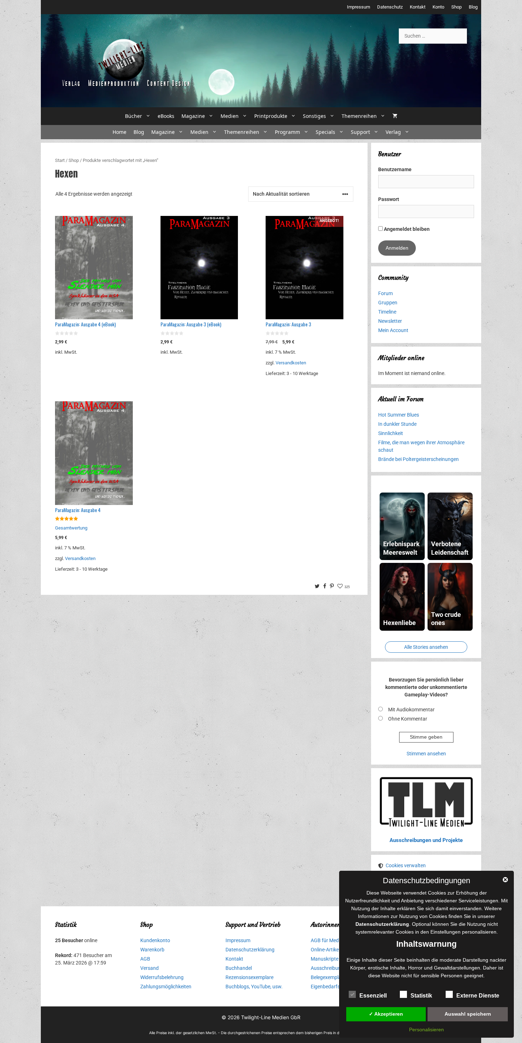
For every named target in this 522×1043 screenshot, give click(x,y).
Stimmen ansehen (426, 753)
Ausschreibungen (330, 968)
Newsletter (390, 321)
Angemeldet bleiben (406, 229)
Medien (230, 116)
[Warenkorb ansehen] (395, 116)
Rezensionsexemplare (249, 977)
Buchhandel (238, 968)
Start (60, 160)
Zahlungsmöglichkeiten (165, 986)
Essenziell (373, 996)
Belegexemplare (328, 977)
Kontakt (417, 7)
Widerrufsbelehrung (162, 977)
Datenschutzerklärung (249, 949)
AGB (145, 959)
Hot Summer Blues (398, 415)
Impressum (358, 7)
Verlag (393, 132)
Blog (473, 7)
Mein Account (393, 330)
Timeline (387, 312)
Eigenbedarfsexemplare (337, 986)
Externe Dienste (477, 996)
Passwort (388, 199)
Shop (456, 7)
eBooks (166, 116)
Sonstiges (314, 116)
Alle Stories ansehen (426, 647)
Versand (149, 968)
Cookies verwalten (406, 865)
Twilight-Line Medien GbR (270, 1017)
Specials (325, 132)
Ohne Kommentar (407, 719)
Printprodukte (270, 116)
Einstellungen (445, 932)
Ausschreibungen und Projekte (426, 840)
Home (119, 132)
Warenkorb (152, 949)
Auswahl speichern (468, 1014)
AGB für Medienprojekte (337, 940)
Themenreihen (359, 116)
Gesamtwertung (71, 528)
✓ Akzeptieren (386, 1014)
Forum (385, 293)
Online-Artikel (325, 949)
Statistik (421, 996)
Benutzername (395, 169)
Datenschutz (390, 7)
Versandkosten (291, 362)
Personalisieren (426, 1029)
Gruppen (387, 302)
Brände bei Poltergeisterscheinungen (418, 459)
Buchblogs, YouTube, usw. (254, 986)
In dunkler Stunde (397, 424)
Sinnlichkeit (390, 433)
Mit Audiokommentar (411, 709)
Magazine (193, 116)
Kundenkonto (155, 940)
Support (360, 132)
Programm (287, 132)
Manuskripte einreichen (336, 959)
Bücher (133, 116)
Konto (438, 7)
